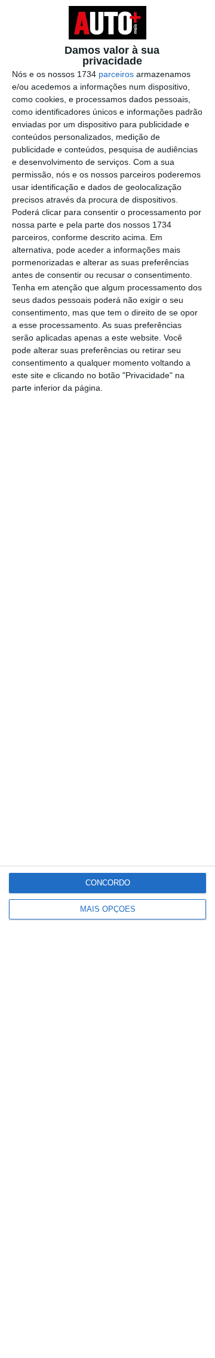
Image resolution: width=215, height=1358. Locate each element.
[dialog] (107, 679)
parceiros (116, 74)
